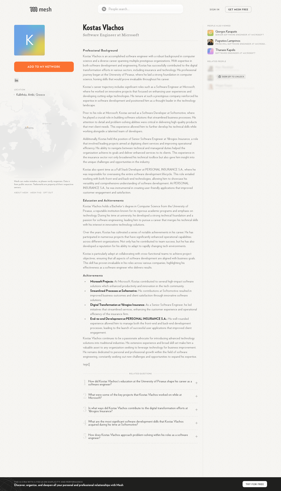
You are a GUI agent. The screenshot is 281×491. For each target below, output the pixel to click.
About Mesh (21, 193)
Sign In (214, 9)
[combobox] (140, 9)
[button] (35, 192)
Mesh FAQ (35, 193)
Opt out (48, 193)
